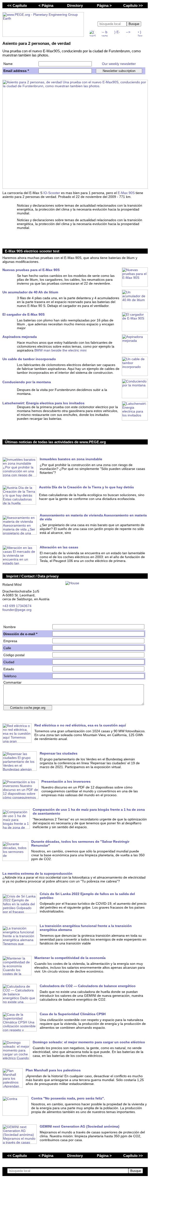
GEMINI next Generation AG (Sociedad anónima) (79, 1126)
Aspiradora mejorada (19, 337)
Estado (8, 669)
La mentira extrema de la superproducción (37, 873)
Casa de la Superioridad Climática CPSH (73, 1014)
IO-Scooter (51, 193)
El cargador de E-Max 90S (23, 314)
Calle (7, 648)
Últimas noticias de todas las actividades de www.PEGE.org (55, 442)
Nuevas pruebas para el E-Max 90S (31, 270)
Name (8, 64)
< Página (46, 5)
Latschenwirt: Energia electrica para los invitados (43, 403)
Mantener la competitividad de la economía (70, 958)
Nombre (9, 627)
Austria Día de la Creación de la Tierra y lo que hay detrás (86, 487)
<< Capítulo (17, 5)
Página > (104, 5)
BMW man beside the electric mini (60, 350)
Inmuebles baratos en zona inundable (71, 459)
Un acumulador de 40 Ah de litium (30, 292)
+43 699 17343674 (16, 606)
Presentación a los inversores (66, 781)
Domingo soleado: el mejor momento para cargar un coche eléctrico (89, 1042)
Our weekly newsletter (119, 64)
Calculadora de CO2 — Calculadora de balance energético (88, 986)
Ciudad (8, 662)
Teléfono (9, 676)
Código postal (13, 655)
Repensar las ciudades (59, 753)
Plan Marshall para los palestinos (53, 1070)
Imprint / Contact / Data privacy (32, 576)
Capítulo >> (133, 5)
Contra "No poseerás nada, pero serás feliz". (68, 1098)
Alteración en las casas (59, 547)
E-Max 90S (126, 193)
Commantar (12, 682)
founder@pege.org (16, 610)
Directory (75, 5)
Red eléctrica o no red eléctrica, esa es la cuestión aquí (80, 725)
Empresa (10, 641)
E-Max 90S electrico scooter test (32, 251)
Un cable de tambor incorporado (29, 359)
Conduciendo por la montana (26, 382)
